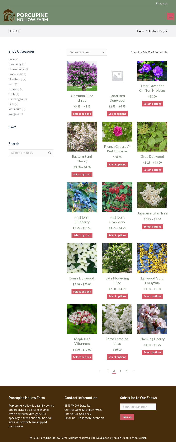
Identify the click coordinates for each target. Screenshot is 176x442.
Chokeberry (16, 69)
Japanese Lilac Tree (152, 213)
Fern (11, 84)
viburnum (15, 109)
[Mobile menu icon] (170, 16)
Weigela (14, 114)
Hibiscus (14, 89)
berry (12, 59)
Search (49, 152)
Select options (82, 113)
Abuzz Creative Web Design (130, 437)
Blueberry (15, 64)
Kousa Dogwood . (82, 278)
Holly (12, 94)
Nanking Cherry (152, 339)
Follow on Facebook (91, 418)
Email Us (69, 418)
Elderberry (15, 79)
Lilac (11, 104)
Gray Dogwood (152, 156)
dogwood (15, 74)
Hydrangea (16, 99)
